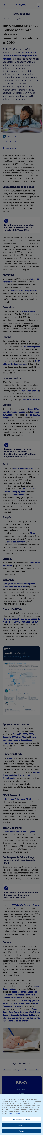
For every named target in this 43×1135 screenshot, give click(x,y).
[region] (21, 1114)
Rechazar (21, 1125)
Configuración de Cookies (21, 1119)
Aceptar (21, 1131)
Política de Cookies (14, 1114)
